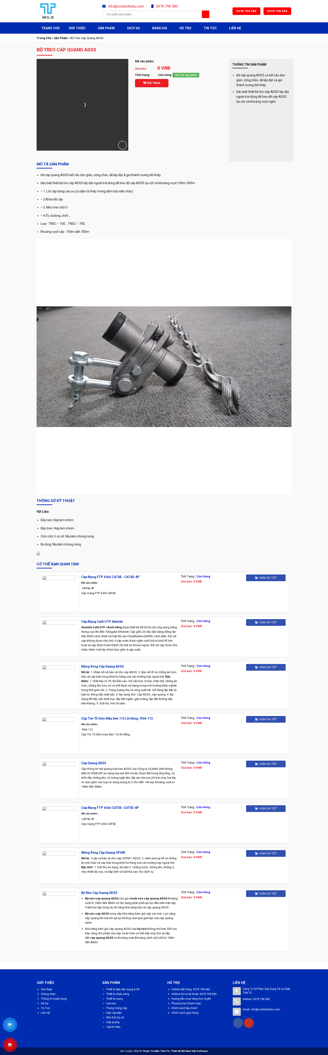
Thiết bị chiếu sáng (117, 994)
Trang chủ (50, 28)
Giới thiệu (77, 28)
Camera (111, 1003)
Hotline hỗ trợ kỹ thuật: (185, 994)
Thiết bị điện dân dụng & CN (122, 989)
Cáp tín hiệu (113, 1026)
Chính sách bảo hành (184, 1008)
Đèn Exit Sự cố (115, 1017)
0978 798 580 (166, 6)
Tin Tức (210, 28)
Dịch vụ (133, 28)
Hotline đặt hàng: (182, 989)
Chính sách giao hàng (184, 1012)
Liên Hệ (235, 28)
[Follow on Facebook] (238, 1023)
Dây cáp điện (114, 1012)
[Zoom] (122, 145)
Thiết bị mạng (114, 998)
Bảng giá (159, 28)
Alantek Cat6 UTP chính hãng (101, 627)
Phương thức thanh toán (186, 1003)
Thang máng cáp (116, 1008)
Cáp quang (112, 1022)
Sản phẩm (106, 28)
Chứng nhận (48, 994)
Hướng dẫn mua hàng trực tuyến (191, 998)
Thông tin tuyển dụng (54, 998)
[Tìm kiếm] (205, 14)
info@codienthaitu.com (125, 6)
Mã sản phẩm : (90, 582)
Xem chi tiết (267, 577)
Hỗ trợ (185, 28)
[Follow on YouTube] (249, 1023)
